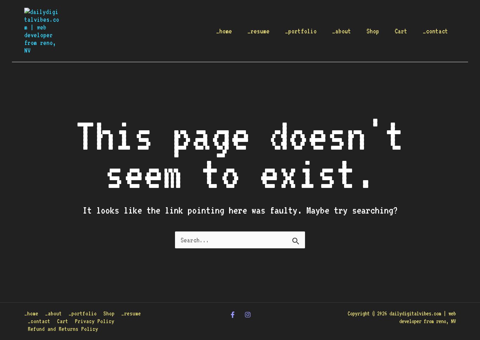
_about (341, 31)
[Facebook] (232, 315)
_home (224, 31)
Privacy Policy (94, 321)
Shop (373, 31)
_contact (435, 31)
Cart (401, 31)
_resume (258, 31)
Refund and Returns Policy (63, 329)
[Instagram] (248, 315)
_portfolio (301, 31)
